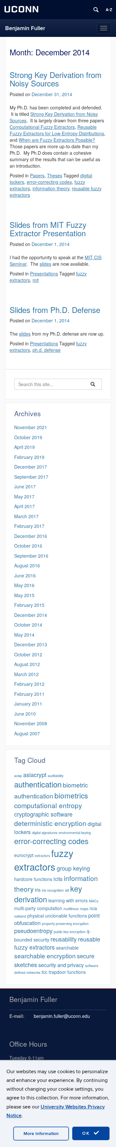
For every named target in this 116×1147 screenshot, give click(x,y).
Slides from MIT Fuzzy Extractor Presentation (48, 229)
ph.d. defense (47, 350)
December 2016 (30, 536)
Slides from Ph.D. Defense (55, 309)
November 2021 (30, 427)
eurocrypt (24, 855)
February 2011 (29, 694)
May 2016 (24, 585)
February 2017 (29, 526)
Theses (54, 175)
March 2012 (26, 674)
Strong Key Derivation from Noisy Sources (56, 79)
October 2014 (28, 624)
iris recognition (53, 890)
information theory (51, 188)
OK (87, 1133)
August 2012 (27, 664)
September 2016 (31, 555)
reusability (64, 939)
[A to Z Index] (109, 10)
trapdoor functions (67, 972)
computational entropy (48, 805)
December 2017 (30, 466)
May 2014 (24, 634)
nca (93, 908)
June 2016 (25, 575)
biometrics (71, 795)
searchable (67, 947)
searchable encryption (45, 955)
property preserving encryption (65, 923)
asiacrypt (34, 774)
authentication (38, 784)
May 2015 (24, 595)
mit (36, 280)
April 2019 (24, 447)
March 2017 (26, 516)
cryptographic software (43, 814)
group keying (73, 868)
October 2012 (28, 654)
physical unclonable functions (57, 915)
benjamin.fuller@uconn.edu (62, 1016)
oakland (20, 916)
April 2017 (24, 506)
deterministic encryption (50, 823)
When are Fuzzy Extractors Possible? (57, 140)
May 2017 (24, 496)
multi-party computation (38, 908)
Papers (37, 175)
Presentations (44, 273)
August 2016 (27, 565)
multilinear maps (75, 908)
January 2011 (28, 703)
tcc (44, 972)
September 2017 (31, 476)
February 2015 (29, 605)
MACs (93, 900)
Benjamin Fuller (25, 28)
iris (38, 889)
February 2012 (29, 684)
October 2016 (28, 545)
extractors (42, 855)
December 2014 (30, 615)
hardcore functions (33, 879)
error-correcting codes (49, 182)
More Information (41, 1133)
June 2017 (25, 486)
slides (45, 264)
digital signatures (44, 832)
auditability (55, 775)
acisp (18, 775)
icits (58, 879)
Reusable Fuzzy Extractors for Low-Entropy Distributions (57, 130)
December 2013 (30, 644)
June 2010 (25, 713)
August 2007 (27, 733)
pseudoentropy (33, 930)
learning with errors (68, 900)
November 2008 (30, 723)
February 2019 (29, 457)
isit (67, 890)
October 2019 (28, 437)
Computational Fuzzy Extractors (42, 127)
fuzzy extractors (43, 859)
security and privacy (61, 965)
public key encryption (69, 931)
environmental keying (75, 832)
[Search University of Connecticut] (96, 10)
